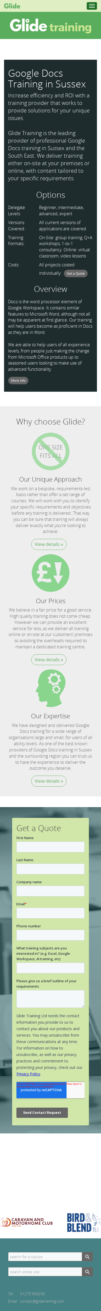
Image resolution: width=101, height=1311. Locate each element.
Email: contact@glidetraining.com (36, 1301)
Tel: (26, 1293)
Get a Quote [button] (76, 273)
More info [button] (18, 380)
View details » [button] (49, 544)
